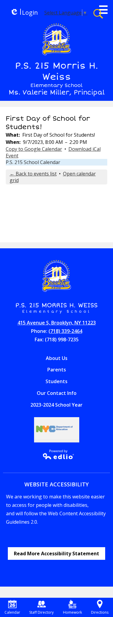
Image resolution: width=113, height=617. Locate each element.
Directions (99, 612)
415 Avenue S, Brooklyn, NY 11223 (56, 322)
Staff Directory (41, 612)
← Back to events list (33, 173)
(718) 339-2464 (65, 331)
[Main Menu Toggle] (103, 9)
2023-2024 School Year (56, 405)
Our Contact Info (57, 393)
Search (98, 14)
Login (24, 12)
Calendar (12, 612)
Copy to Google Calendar (34, 149)
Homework (72, 612)
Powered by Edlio (56, 454)
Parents (56, 369)
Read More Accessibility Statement (56, 553)
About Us (56, 358)
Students (56, 381)
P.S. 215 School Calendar (33, 162)
